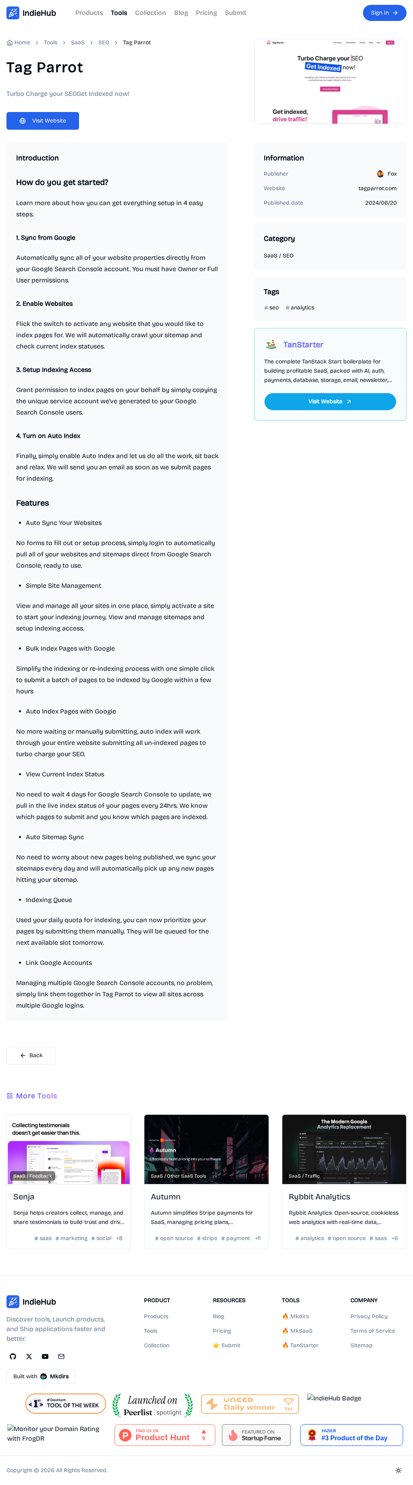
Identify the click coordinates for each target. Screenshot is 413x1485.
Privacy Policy (369, 1316)
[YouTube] (45, 1356)
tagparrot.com (378, 188)
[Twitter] (29, 1356)
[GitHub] (12, 1356)
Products (89, 13)
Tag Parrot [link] (137, 42)
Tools (119, 13)
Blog (181, 13)
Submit (235, 13)
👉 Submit (226, 1345)
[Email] (61, 1356)
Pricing (206, 13)
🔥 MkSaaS (297, 1330)
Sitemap (361, 1345)
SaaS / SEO (279, 255)
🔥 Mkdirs (295, 1316)
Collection (150, 13)
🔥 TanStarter (300, 1345)
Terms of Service (372, 1330)
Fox (392, 173)
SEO (103, 42)
